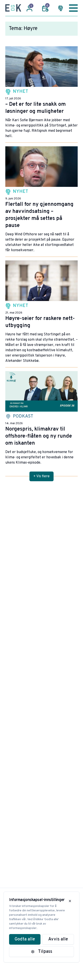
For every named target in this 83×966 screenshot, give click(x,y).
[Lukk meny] (73, 8)
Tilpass (45, 952)
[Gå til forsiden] (13, 8)
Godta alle (25, 939)
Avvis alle (58, 939)
